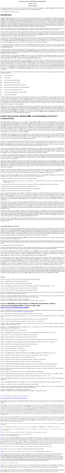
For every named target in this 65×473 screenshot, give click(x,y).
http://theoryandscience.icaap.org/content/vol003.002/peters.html (14, 398)
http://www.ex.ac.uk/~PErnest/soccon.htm (14, 307)
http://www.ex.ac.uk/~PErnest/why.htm (25, 311)
